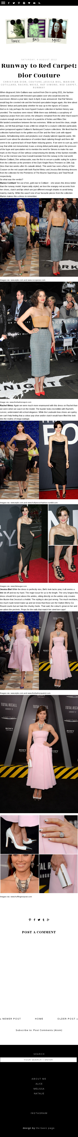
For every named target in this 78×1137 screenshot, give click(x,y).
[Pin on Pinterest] (30, 919)
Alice (39, 1083)
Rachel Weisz (28, 84)
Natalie (39, 1093)
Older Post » (67, 1018)
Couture (35, 81)
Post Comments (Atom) (47, 1030)
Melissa (39, 1088)
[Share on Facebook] (34, 919)
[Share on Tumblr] (43, 919)
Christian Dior (15, 81)
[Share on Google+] (48, 919)
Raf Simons (49, 84)
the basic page (45, 1128)
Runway (39, 87)
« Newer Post (10, 1018)
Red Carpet (68, 84)
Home (39, 1018)
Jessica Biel (52, 81)
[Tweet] (39, 919)
